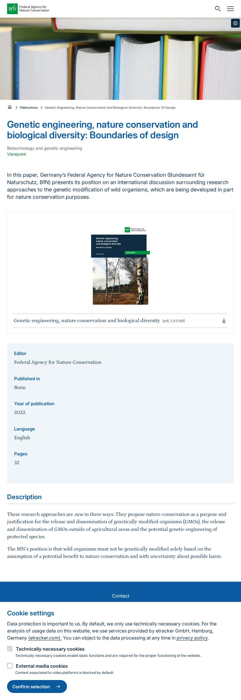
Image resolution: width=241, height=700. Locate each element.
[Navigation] (229, 8)
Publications (29, 107)
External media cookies (42, 666)
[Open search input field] (217, 8)
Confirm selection (31, 686)
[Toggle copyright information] (235, 23)
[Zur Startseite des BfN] (109, 8)
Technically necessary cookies (50, 649)
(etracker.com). (45, 638)
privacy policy (192, 638)
